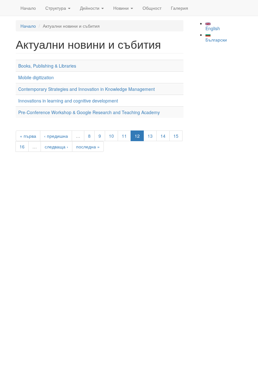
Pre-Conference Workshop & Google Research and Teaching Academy (89, 112)
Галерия (179, 8)
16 (22, 146)
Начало (28, 8)
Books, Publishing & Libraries (47, 66)
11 (124, 136)
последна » (88, 146)
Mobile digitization (36, 77)
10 (111, 136)
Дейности (90, 8)
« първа (28, 136)
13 (150, 136)
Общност (152, 8)
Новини (121, 8)
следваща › (56, 146)
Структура (56, 8)
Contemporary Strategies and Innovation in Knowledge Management (86, 89)
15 (175, 136)
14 (162, 136)
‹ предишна (56, 136)
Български (216, 39)
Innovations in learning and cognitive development (68, 100)
